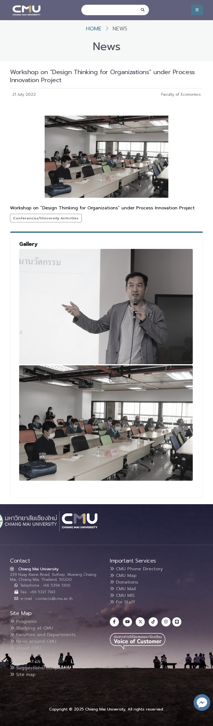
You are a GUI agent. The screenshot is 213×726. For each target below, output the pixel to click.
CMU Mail (125, 589)
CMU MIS (124, 595)
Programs (25, 621)
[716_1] (106, 423)
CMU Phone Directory (138, 569)
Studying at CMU (33, 628)
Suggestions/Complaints (42, 668)
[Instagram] (166, 621)
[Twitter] (140, 621)
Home (94, 29)
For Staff (124, 602)
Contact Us (27, 661)
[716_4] (106, 306)
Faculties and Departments (45, 634)
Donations (126, 582)
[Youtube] (127, 621)
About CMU (27, 648)
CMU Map (125, 575)
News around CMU (35, 641)
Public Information (35, 654)
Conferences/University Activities (45, 218)
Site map (25, 674)
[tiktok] (153, 621)
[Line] (176, 621)
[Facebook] (114, 621)
